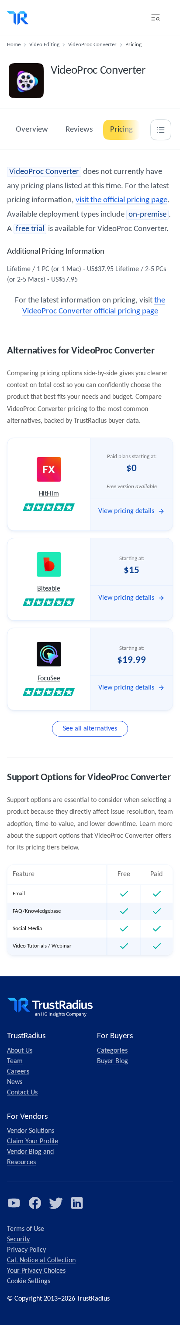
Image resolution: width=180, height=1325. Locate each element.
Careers (18, 1071)
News (14, 1082)
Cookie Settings (28, 1281)
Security (18, 1239)
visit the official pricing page (121, 200)
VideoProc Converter (92, 45)
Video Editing (44, 45)
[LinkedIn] (77, 1203)
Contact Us (22, 1092)
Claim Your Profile (32, 1141)
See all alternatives (90, 728)
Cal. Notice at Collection (41, 1260)
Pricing (121, 130)
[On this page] (160, 129)
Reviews (79, 130)
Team (15, 1061)
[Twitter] (56, 1203)
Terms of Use (25, 1229)
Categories (112, 1050)
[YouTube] (14, 1203)
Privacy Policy (26, 1250)
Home (14, 45)
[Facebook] (35, 1203)
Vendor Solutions (30, 1131)
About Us (19, 1050)
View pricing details (126, 511)
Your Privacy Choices (36, 1270)
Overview (32, 130)
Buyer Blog (112, 1061)
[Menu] (155, 17)
